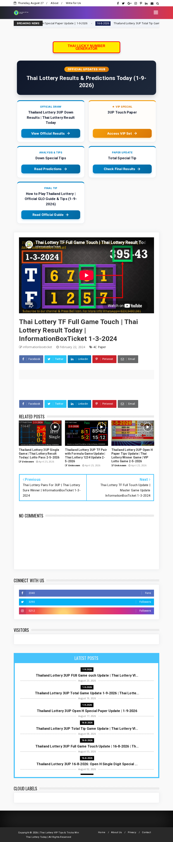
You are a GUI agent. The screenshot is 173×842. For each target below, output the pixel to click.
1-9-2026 (87, 669)
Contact (146, 832)
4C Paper (99, 347)
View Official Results (48, 133)
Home (101, 832)
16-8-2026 (74, 23)
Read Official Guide (48, 215)
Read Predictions (48, 169)
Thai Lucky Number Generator (86, 47)
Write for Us (73, 3)
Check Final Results (119, 169)
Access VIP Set (119, 133)
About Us (116, 832)
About (54, 3)
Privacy (132, 832)
